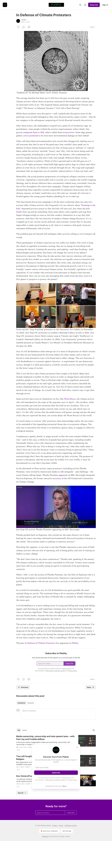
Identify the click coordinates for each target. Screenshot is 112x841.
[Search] (80, 5)
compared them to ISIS (33, 132)
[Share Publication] (85, 5)
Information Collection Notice (55, 780)
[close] (77, 747)
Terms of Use (66, 778)
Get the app (66, 831)
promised (33, 135)
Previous (24, 687)
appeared (62, 475)
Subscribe (94, 5)
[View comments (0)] (23, 27)
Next (89, 687)
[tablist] (25, 703)
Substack (45, 836)
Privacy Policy (72, 780)
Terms (61, 825)
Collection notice (71, 825)
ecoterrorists (68, 132)
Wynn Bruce (70, 399)
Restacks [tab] (30, 703)
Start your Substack (50, 831)
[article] (56, 743)
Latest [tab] (24, 730)
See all (20, 793)
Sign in (105, 5)
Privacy (54, 825)
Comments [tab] (21, 703)
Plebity (23, 20)
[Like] (18, 27)
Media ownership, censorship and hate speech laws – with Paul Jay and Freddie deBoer (45, 737)
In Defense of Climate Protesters (40, 643)
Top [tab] (19, 730)
